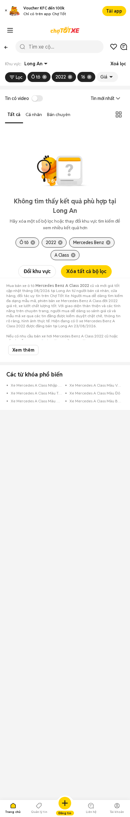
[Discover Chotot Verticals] (10, 30)
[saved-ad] (113, 46)
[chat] (123, 47)
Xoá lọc (118, 64)
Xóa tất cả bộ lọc (86, 271)
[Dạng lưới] (118, 114)
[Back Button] (6, 46)
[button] (6, 11)
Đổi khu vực (37, 271)
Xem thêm (23, 350)
